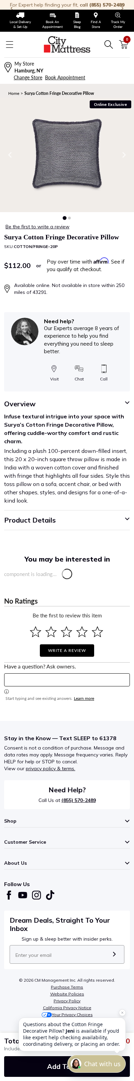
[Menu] (9, 44)
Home (13, 93)
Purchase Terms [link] (67, 987)
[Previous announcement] (11, 8)
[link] (20, 20)
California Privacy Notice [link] (67, 1007)
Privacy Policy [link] (67, 1000)
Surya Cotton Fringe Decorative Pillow (59, 93)
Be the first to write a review (37, 227)
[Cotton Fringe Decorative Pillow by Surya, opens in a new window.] (67, 155)
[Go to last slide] (10, 155)
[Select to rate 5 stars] (97, 632)
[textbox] (67, 679)
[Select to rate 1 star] (36, 632)
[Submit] (114, 954)
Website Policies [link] (67, 993)
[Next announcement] (122, 8)
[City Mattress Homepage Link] (67, 44)
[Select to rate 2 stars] (51, 632)
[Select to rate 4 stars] (82, 632)
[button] (64, 218)
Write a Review (67, 650)
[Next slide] (124, 155)
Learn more (84, 698)
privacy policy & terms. (50, 768)
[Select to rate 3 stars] (66, 632)
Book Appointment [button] (65, 77)
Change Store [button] (28, 77)
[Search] (108, 44)
